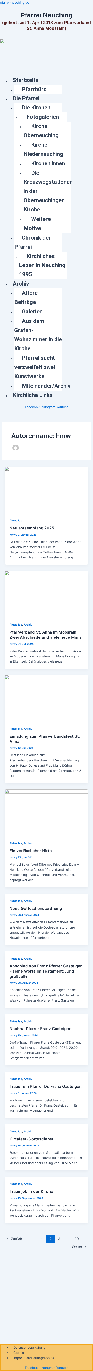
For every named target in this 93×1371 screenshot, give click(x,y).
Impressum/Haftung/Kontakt (34, 1358)
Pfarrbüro (34, 89)
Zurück (14, 1239)
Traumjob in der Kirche (31, 1191)
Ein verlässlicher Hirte (31, 850)
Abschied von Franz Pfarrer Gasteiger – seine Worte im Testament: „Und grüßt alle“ (46, 971)
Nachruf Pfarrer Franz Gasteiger (40, 1028)
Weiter (79, 1247)
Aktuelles (16, 520)
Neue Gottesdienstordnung (36, 908)
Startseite (25, 80)
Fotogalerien (43, 117)
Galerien (32, 311)
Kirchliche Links (33, 395)
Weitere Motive (37, 223)
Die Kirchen (36, 107)
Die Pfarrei (26, 98)
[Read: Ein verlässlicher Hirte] (46, 812)
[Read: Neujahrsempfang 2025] (46, 490)
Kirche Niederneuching (43, 149)
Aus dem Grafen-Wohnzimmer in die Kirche (38, 335)
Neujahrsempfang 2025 (32, 528)
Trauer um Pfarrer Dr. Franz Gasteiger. (46, 1086)
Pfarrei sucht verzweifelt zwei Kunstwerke (34, 367)
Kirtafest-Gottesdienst (31, 1139)
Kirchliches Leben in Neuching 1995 (42, 265)
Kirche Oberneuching (41, 130)
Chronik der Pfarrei (32, 242)
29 (76, 1239)
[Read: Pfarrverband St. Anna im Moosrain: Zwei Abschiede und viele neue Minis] (46, 594)
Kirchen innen (48, 163)
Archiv (21, 283)
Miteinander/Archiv (46, 386)
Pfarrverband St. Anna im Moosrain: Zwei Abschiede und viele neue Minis (46, 635)
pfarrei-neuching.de (14, 3)
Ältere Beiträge (26, 297)
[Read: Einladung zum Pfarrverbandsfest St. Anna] (46, 698)
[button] (51, 80)
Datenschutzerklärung (29, 1348)
